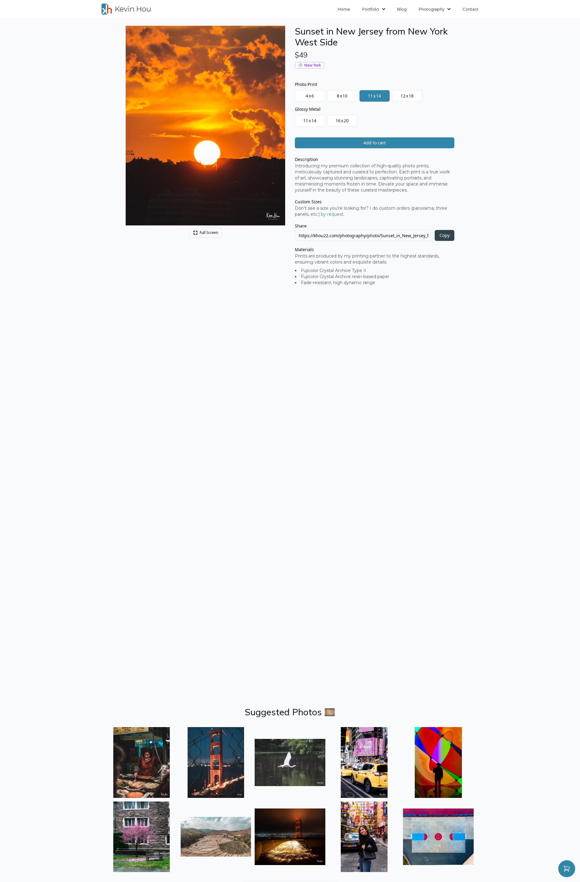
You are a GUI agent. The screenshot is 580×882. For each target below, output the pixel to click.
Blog (402, 9)
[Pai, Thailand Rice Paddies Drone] (216, 837)
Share (301, 226)
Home (344, 9)
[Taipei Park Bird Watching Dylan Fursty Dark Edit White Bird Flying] (290, 762)
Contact (470, 9)
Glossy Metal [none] (308, 109)
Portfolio (370, 9)
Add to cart (374, 143)
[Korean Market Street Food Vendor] (141, 762)
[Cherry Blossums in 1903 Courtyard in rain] (141, 837)
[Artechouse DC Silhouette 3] (438, 762)
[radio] (310, 96)
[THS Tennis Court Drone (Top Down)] (438, 837)
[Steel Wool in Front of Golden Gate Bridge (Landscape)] (290, 837)
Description (306, 159)
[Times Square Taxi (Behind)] (364, 762)
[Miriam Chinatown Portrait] (364, 837)
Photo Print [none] (306, 84)
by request (332, 214)
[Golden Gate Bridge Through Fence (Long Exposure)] (216, 762)
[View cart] (566, 868)
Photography (431, 9)
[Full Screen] (277, 33)
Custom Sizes (308, 202)
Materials (304, 249)
